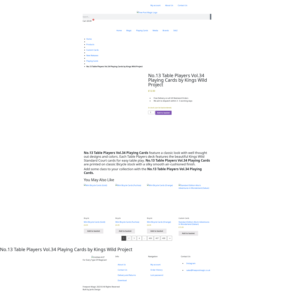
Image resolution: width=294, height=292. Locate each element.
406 (150, 238)
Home (119, 30)
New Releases (92, 55)
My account (155, 5)
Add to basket (163, 113)
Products (90, 44)
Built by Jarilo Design (91, 289)
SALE (175, 30)
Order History (156, 270)
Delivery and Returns (127, 275)
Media (155, 30)
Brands (166, 30)
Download (122, 280)
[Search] (210, 17)
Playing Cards (142, 30)
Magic (129, 30)
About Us (169, 5)
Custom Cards (92, 50)
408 (163, 238)
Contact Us (182, 5)
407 (157, 238)
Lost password (156, 275)
